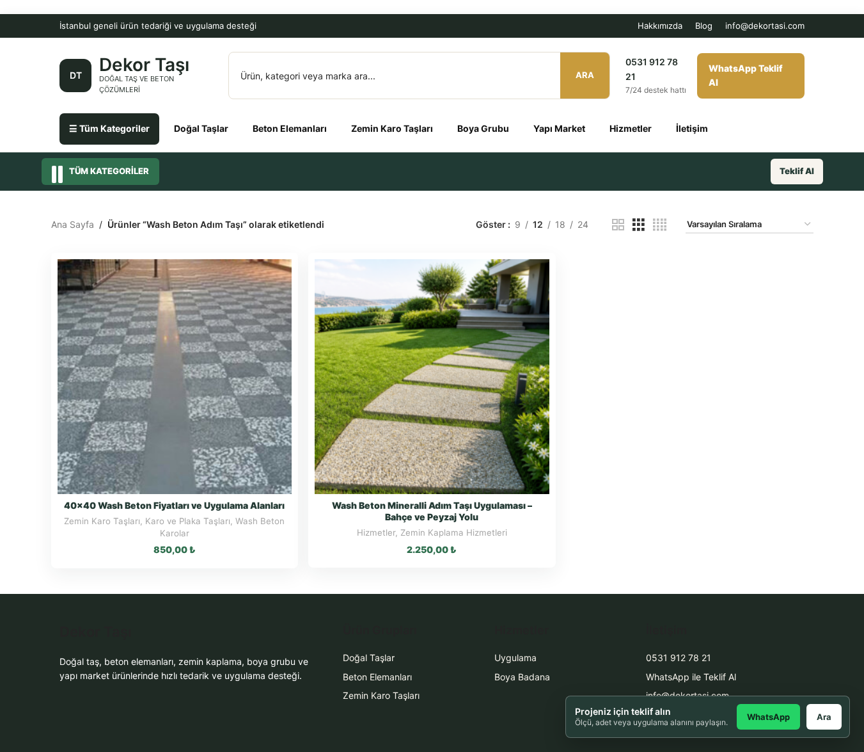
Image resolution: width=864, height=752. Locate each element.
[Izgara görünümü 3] (638, 225)
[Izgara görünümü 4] (659, 225)
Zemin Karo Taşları (392, 128)
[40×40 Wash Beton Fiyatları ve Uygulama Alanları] (175, 376)
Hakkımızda (660, 25)
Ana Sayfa (72, 224)
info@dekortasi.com (765, 25)
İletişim (692, 128)
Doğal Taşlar (201, 128)
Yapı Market (559, 128)
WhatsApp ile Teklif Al (691, 676)
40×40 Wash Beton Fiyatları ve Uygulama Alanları (174, 505)
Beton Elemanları (290, 128)
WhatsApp (768, 717)
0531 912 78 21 (678, 657)
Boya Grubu (483, 128)
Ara (585, 75)
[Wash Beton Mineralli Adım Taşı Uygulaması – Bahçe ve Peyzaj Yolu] (432, 376)
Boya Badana (522, 676)
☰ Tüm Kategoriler (109, 128)
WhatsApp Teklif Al (746, 75)
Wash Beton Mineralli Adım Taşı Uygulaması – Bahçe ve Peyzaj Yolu (432, 511)
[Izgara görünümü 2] (618, 225)
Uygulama (515, 657)
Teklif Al (797, 171)
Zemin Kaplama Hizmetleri (453, 532)
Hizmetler (630, 128)
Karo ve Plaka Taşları (187, 521)
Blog (703, 25)
